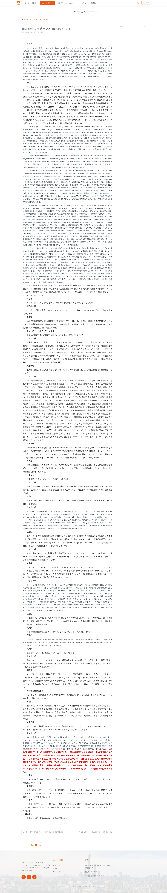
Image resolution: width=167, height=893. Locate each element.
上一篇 (44, 832)
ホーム (27, 3)
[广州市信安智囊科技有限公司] (18, 3)
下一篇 (95, 832)
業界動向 (45, 20)
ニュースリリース (35, 20)
